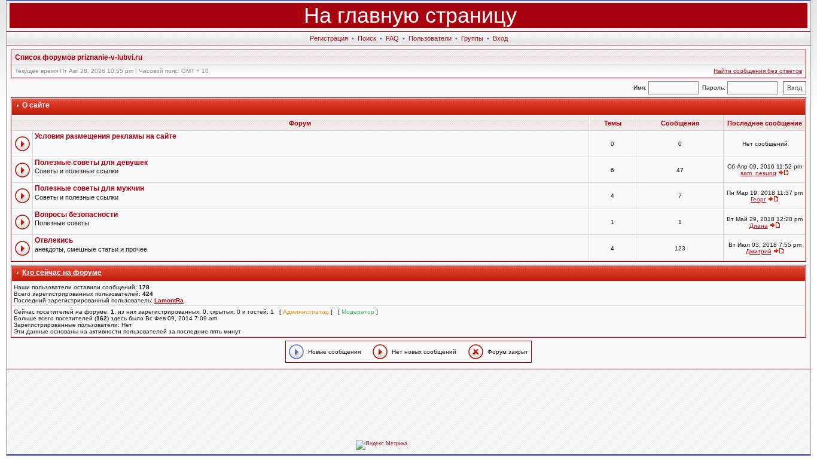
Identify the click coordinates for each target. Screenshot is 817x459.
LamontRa (169, 300)
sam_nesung (758, 173)
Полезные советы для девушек (91, 162)
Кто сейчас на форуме (62, 272)
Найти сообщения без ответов (758, 71)
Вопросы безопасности (76, 214)
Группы (472, 38)
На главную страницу (410, 15)
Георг (758, 199)
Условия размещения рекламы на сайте (105, 136)
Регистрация (329, 38)
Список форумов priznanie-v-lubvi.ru (78, 57)
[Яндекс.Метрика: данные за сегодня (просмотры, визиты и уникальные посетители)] (381, 445)
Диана (758, 225)
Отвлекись (54, 240)
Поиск (367, 38)
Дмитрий (759, 251)
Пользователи (430, 38)
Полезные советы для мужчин (89, 188)
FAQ (392, 38)
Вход (500, 38)
